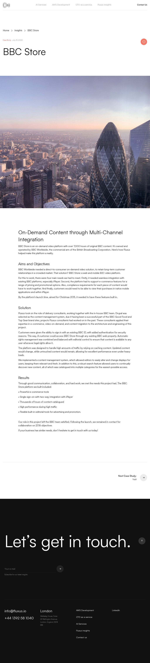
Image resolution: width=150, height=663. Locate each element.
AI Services (41, 4)
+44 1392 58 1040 (19, 618)
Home (6, 30)
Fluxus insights (104, 4)
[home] (6, 5)
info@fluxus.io (15, 611)
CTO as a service (84, 4)
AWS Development (61, 4)
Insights (18, 30)
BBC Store (33, 30)
